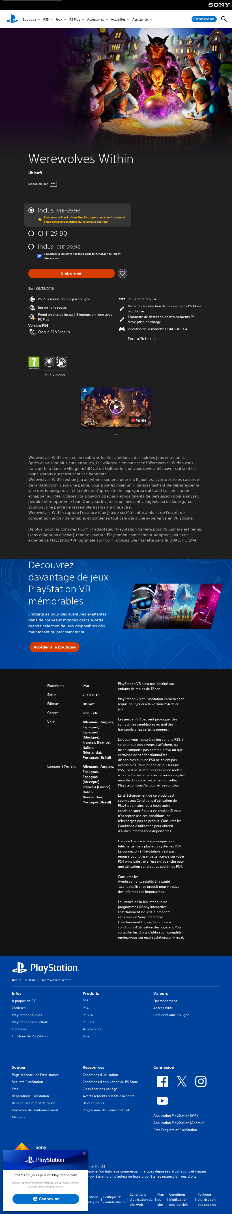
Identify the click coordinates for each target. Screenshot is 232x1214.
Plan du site (160, 1199)
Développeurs (93, 1103)
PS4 (86, 1007)
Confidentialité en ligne (171, 1015)
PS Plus (74, 19)
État (15, 1088)
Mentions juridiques (91, 1199)
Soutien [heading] (19, 1067)
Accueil (17, 980)
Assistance (140, 19)
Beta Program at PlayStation (175, 1129)
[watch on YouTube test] (138, 420)
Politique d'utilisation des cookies (206, 1199)
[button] (116, 406)
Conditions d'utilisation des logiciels (178, 1199)
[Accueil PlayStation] (12, 19)
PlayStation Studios (27, 1015)
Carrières (19, 1007)
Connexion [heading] (163, 1067)
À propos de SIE (24, 1000)
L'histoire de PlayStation (30, 1036)
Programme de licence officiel (106, 1110)
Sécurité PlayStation (27, 1081)
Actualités (118, 19)
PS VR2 (88, 1015)
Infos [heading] (17, 993)
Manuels (18, 1117)
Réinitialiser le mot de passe (34, 1103)
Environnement (165, 1000)
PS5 (46, 19)
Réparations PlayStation (30, 1096)
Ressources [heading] (93, 1067)
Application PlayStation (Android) (179, 1122)
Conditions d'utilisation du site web (141, 1199)
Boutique (29, 19)
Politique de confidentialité (114, 1199)
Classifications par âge (100, 1088)
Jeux (59, 19)
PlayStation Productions (30, 1022)
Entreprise (19, 1029)
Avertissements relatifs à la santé (144, 881)
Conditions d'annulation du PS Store (110, 1081)
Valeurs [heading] (160, 993)
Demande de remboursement (35, 1110)
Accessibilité (163, 1007)
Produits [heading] (91, 993)
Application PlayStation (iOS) (175, 1115)
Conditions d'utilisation (100, 1074)
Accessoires (95, 19)
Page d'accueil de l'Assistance (35, 1074)
